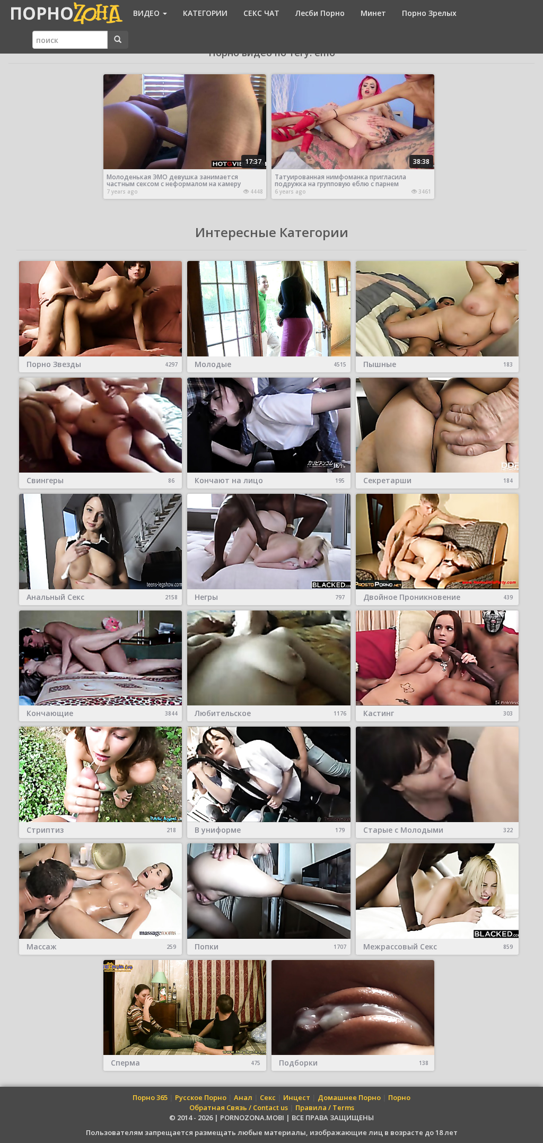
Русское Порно (200, 1097)
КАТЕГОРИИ (205, 13)
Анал (243, 1097)
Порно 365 (150, 1097)
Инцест (296, 1097)
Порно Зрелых (429, 13)
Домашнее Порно (349, 1097)
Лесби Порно (320, 13)
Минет (373, 13)
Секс (268, 1097)
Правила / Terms (324, 1107)
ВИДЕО (147, 13)
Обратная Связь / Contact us (238, 1107)
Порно (399, 1097)
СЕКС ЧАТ (261, 13)
